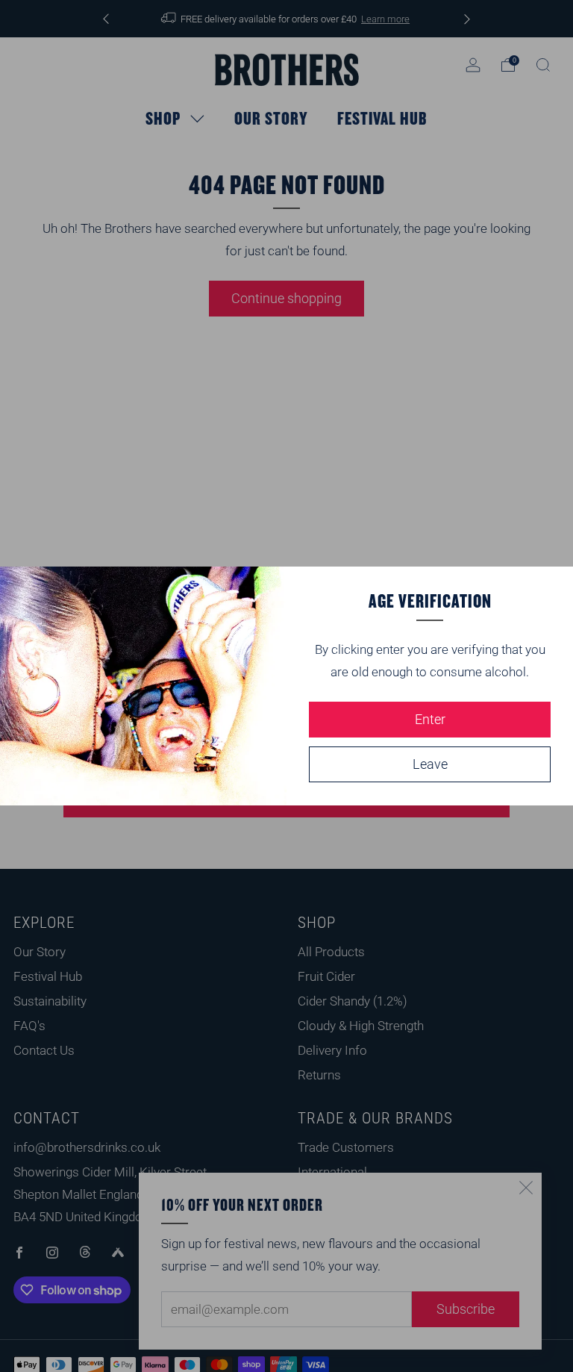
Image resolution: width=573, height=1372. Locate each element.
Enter (430, 719)
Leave (430, 764)
